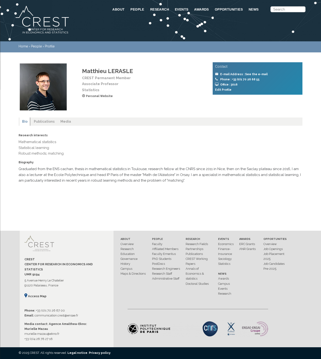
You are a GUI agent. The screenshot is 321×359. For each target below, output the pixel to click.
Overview (127, 244)
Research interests (33, 135)
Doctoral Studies (197, 283)
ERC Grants (247, 244)
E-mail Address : (244, 74)
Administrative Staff (166, 278)
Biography (26, 162)
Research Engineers (166, 268)
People (137, 9)
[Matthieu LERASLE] (43, 87)
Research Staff (162, 273)
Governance (129, 259)
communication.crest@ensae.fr (56, 315)
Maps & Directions (133, 273)
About (118, 9)
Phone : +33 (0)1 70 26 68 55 (239, 79)
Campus (126, 268)
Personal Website (99, 96)
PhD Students (161, 259)
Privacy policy (99, 353)
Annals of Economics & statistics (195, 273)
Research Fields (197, 244)
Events (181, 9)
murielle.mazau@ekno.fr (41, 334)
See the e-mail (256, 74)
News (254, 9)
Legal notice (77, 353)
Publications (194, 254)
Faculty (157, 244)
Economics (226, 244)
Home (23, 46)
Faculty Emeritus (164, 254)
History (125, 263)
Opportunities (229, 9)
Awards (201, 9)
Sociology (225, 259)
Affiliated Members (165, 249)
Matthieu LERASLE (107, 71)
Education (128, 254)
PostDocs (158, 263)
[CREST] (58, 34)
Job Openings (273, 249)
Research (159, 9)
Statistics (224, 263)
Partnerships (194, 249)
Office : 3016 (229, 84)
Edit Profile (223, 89)
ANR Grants (247, 249)
